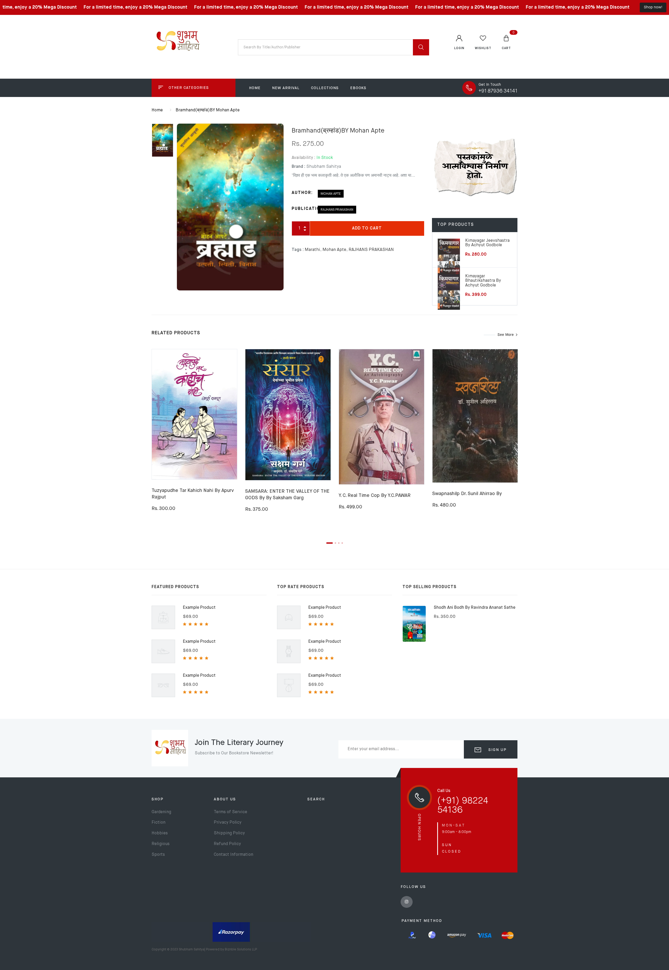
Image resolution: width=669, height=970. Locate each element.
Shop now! (653, 7)
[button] (506, 42)
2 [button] (335, 543)
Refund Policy (227, 844)
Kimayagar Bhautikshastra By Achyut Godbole (483, 281)
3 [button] (338, 543)
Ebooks (358, 88)
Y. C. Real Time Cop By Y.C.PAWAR (375, 495)
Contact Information (233, 855)
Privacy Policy (227, 822)
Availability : (303, 158)
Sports (158, 855)
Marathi (312, 250)
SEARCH (316, 799)
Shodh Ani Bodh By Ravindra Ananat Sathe (474, 608)
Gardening (161, 812)
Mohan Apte (331, 194)
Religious (161, 844)
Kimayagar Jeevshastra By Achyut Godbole (487, 243)
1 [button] (329, 543)
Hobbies (160, 833)
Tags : (298, 250)
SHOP (158, 799)
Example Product (199, 608)
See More (506, 335)
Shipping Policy (229, 833)
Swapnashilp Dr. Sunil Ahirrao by (467, 493)
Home (255, 88)
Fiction (158, 822)
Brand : (298, 167)
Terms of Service (230, 812)
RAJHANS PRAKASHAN (337, 209)
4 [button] (342, 543)
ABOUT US (225, 799)
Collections (325, 88)
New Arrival (285, 88)
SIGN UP (497, 750)
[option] (230, 207)
